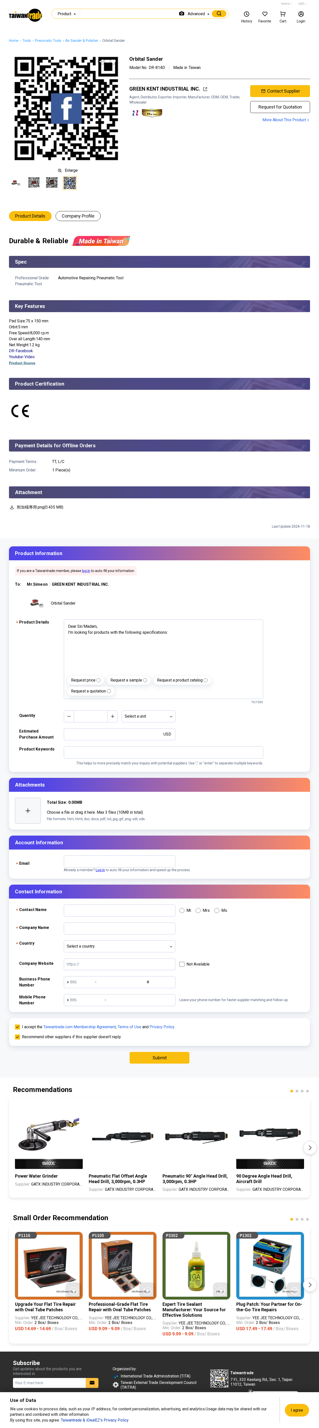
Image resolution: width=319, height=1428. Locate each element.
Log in (100, 870)
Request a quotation (88, 691)
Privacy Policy (162, 1027)
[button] (291, 1091)
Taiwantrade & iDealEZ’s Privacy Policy (95, 1420)
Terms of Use (129, 1027)
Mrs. (206, 910)
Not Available (198, 964)
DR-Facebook (21, 350)
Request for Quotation (280, 107)
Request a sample (126, 680)
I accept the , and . (98, 1027)
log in (86, 571)
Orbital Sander (63, 603)
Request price (83, 680)
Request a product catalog (180, 680)
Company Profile (78, 216)
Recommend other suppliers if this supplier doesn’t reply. (71, 1036)
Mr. (189, 910)
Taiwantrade (25, 16)
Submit (160, 1057)
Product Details (30, 216)
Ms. (224, 910)
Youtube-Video (22, 356)
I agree (297, 1410)
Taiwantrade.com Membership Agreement (79, 1027)
